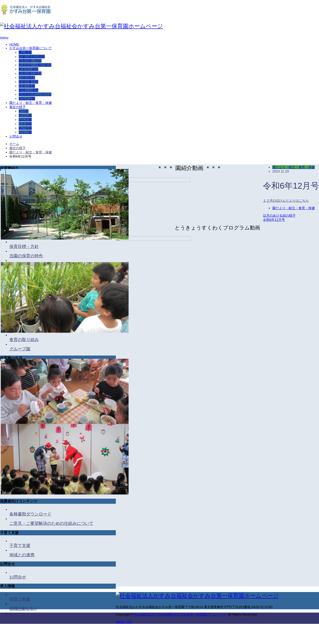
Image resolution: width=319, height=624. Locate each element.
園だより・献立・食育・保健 (30, 103)
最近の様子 (17, 107)
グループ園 (27, 98)
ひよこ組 (25, 132)
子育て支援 (27, 86)
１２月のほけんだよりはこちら (286, 200)
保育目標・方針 (30, 61)
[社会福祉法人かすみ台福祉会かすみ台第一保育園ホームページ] (25, 13)
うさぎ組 (25, 124)
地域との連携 (28, 90)
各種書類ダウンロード (35, 94)
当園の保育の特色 (32, 56)
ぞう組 (23, 111)
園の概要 (25, 52)
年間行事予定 (28, 82)
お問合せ (15, 136)
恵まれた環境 (28, 69)
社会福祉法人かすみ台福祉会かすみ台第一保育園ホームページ (180, 614)
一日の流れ (27, 77)
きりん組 (25, 115)
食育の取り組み (30, 73)
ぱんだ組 (25, 119)
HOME (14, 44)
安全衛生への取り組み (35, 65)
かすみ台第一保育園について (30, 48)
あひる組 (25, 128)
